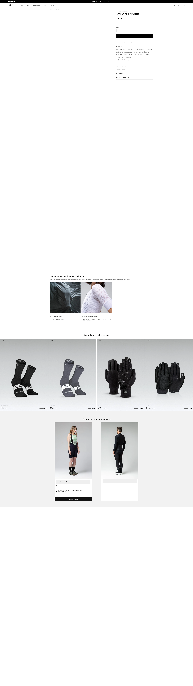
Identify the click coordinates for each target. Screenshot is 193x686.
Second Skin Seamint (63, 9)
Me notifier (134, 36)
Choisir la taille (73, 499)
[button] (120, 19)
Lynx (147, 407)
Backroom (56, 9)
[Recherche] (174, 5)
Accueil (51, 9)
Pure (2, 407)
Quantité (118, 27)
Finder (99, 407)
